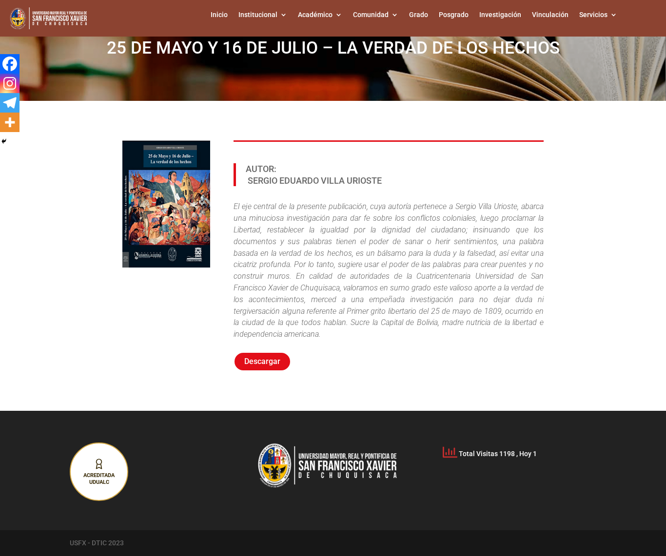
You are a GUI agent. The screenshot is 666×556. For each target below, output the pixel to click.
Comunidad (371, 15)
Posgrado (454, 15)
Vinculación (550, 15)
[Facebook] (10, 64)
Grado (418, 15)
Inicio (219, 15)
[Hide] (4, 141)
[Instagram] (10, 83)
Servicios (593, 15)
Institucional (257, 15)
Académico (315, 15)
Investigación (500, 15)
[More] (10, 122)
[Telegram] (10, 103)
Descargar (262, 361)
